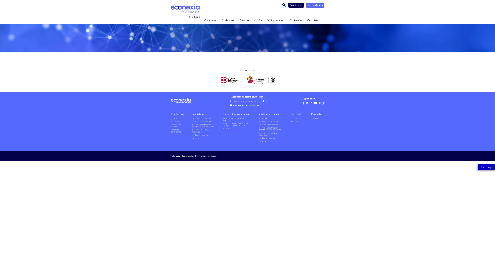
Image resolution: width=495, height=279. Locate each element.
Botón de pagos (229, 128)
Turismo (195, 138)
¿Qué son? (263, 118)
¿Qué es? (174, 118)
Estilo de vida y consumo (202, 121)
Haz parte (175, 121)
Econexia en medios (176, 125)
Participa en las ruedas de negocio (234, 119)
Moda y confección (200, 135)
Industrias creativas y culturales (201, 131)
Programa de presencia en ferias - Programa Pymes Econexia (236, 124)
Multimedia (294, 121)
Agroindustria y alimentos (202, 118)
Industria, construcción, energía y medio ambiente (203, 125)
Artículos (293, 118)
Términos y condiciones (176, 131)
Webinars (315, 118)
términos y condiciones (249, 105)
